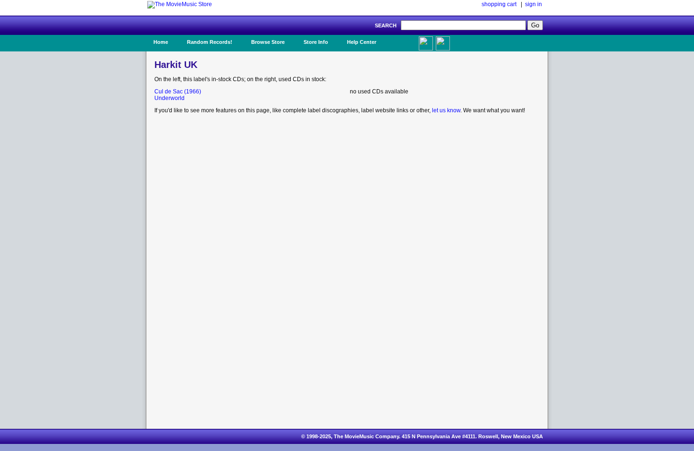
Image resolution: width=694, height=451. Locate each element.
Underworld (169, 98)
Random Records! (209, 42)
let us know (446, 110)
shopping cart (499, 4)
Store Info (316, 42)
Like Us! (403, 39)
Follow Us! (460, 42)
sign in (533, 4)
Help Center (361, 42)
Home (160, 42)
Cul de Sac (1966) (177, 91)
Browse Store (268, 42)
